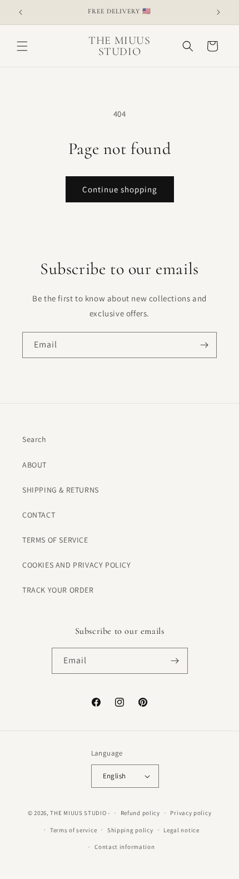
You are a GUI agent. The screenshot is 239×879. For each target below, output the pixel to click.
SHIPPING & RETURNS (60, 490)
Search (34, 439)
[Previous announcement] (20, 12)
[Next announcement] (218, 12)
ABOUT (34, 465)
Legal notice (181, 830)
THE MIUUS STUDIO (78, 813)
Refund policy (140, 813)
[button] (22, 46)
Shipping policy (130, 830)
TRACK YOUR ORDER (58, 590)
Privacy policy (190, 813)
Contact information (124, 847)
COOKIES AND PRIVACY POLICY (76, 565)
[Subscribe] (204, 345)
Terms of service (73, 830)
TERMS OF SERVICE (55, 540)
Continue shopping (119, 189)
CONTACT (38, 515)
